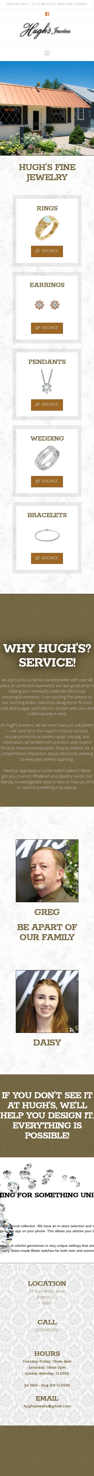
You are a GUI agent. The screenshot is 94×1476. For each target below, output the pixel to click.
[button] (47, 53)
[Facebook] (47, 14)
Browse (50, 251)
